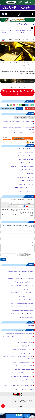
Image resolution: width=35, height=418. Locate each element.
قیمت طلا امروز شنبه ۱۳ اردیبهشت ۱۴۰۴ (24, 191)
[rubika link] (31, 91)
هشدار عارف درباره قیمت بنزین (26, 317)
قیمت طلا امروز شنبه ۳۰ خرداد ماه (26, 152)
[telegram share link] (26, 105)
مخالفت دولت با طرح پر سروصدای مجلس (24, 296)
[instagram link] (14, 91)
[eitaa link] (10, 91)
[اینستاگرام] (14, 104)
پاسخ (9, 206)
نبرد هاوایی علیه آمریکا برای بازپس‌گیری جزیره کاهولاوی (21, 314)
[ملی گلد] (17, 2)
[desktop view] (6, 14)
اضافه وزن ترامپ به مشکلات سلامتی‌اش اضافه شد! (22, 303)
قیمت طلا (31, 117)
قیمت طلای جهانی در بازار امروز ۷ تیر (25, 149)
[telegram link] (24, 91)
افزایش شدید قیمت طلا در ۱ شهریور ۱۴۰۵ (23, 366)
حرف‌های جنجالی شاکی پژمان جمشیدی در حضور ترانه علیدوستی (19, 333)
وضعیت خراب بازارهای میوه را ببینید (25, 342)
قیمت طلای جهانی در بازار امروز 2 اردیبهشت (24, 177)
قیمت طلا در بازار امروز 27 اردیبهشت (25, 170)
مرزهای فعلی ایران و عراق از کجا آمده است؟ (23, 133)
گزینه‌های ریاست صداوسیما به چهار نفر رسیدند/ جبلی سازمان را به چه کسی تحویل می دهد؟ (18, 338)
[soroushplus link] (17, 91)
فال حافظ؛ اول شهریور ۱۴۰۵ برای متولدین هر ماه (22, 373)
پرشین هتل (30, 325)
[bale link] (21, 91)
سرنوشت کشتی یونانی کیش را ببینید (25, 346)
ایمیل (33, 236)
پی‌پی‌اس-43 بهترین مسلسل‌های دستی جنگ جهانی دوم (21, 307)
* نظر (33, 242)
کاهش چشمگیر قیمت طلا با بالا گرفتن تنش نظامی (22, 166)
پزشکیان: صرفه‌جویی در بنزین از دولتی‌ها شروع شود (22, 293)
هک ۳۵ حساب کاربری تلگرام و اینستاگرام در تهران (22, 310)
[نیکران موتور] (17, 81)
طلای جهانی (23, 117)
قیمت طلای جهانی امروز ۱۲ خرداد (26, 159)
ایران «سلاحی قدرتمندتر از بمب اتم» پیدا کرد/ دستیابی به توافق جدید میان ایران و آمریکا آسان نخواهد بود (18, 358)
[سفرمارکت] (17, 138)
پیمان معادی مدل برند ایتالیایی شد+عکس (24, 369)
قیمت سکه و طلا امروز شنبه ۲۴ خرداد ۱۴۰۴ (24, 188)
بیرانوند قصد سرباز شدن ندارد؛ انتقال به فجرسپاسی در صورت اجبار (18, 385)
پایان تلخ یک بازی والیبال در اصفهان (25, 300)
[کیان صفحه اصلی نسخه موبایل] (17, 415)
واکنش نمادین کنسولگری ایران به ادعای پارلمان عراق (22, 376)
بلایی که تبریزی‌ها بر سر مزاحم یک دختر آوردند (23, 349)
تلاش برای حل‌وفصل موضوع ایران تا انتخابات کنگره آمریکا (20, 271)
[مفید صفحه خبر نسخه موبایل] (17, 7)
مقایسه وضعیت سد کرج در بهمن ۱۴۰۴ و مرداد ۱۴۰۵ (21, 362)
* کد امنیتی (31, 254)
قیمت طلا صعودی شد (28, 173)
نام (33, 229)
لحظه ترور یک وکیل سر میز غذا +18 (25, 353)
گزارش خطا (32, 142)
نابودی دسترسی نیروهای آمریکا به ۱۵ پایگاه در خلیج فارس (20, 278)
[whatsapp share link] (20, 105)
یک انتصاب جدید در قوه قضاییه (26, 289)
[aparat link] (17, 94)
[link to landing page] (18, 13)
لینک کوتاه (31, 108)
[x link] (7, 91)
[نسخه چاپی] (32, 105)
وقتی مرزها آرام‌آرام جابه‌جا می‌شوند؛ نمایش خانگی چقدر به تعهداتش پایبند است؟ (18, 123)
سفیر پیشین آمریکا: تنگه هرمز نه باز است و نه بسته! (22, 285)
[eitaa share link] (17, 105)
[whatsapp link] (28, 91)
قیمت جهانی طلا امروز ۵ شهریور (26, 184)
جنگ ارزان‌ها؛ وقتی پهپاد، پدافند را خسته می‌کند (22, 268)
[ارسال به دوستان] (29, 105)
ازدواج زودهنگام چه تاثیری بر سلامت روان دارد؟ (23, 389)
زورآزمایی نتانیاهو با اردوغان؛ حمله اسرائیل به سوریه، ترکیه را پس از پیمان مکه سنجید (19, 381)
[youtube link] (3, 91)
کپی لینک (19, 108)
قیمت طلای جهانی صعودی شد (26, 180)
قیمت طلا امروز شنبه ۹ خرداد (27, 163)
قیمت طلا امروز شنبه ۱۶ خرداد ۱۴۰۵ (25, 156)
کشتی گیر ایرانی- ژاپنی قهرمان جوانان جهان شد (23, 282)
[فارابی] (17, 20)
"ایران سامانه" (14, 406)
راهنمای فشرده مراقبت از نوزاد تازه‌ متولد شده (23, 275)
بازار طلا (16, 117)
